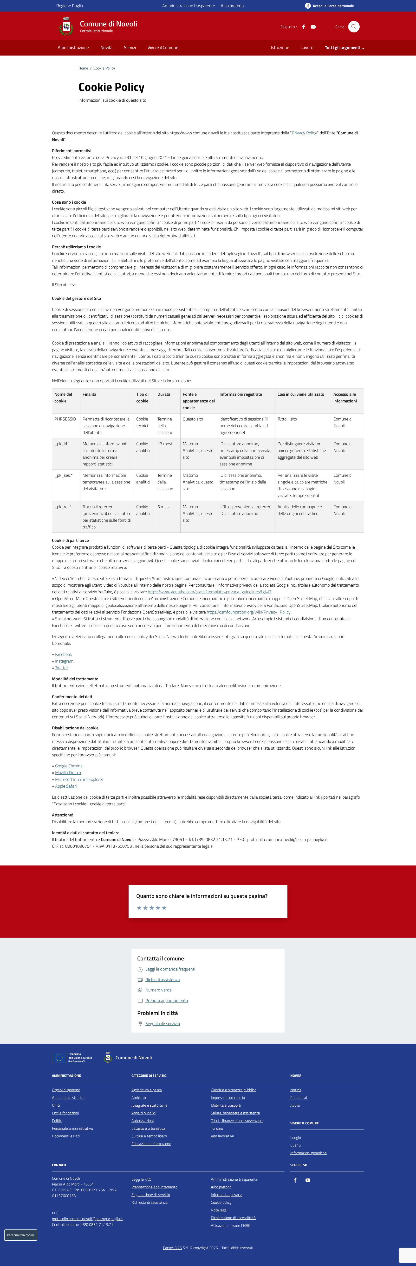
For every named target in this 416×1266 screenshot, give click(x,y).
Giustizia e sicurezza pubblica (233, 1090)
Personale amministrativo (72, 1128)
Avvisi (295, 1105)
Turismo (217, 1128)
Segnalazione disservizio (150, 1194)
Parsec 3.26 (172, 1248)
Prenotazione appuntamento (154, 1187)
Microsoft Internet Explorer (79, 779)
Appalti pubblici (143, 1113)
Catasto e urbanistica (148, 1128)
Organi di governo (66, 1090)
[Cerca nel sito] (354, 26)
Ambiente (139, 1097)
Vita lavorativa (222, 1136)
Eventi (295, 1145)
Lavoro (307, 47)
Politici (57, 1120)
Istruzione (280, 47)
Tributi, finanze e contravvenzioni (237, 1120)
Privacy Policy (304, 133)
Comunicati (299, 1097)
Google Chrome (69, 766)
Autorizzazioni (142, 1120)
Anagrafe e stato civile (149, 1105)
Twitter (61, 667)
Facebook (63, 654)
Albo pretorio (232, 5)
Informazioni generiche (308, 1153)
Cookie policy (221, 1202)
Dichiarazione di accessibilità (233, 1218)
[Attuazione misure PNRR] (73, 1058)
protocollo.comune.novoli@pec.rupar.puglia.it (87, 1219)
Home (83, 68)
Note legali (219, 1210)
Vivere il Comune (163, 47)
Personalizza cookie (20, 1235)
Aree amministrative (68, 1097)
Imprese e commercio (228, 1097)
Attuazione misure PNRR (231, 1225)
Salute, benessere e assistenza (235, 1113)
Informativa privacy (226, 1194)
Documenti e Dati (66, 1136)
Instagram (64, 661)
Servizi (130, 47)
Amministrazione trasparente (188, 5)
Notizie (295, 1090)
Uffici (56, 1105)
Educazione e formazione (151, 1144)
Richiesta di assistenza (149, 1202)
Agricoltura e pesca (146, 1090)
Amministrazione (73, 47)
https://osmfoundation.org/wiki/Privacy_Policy (249, 612)
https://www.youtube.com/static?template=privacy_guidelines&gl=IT (209, 592)
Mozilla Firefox (68, 772)
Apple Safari (66, 786)
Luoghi (295, 1137)
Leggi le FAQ (141, 1179)
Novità (106, 47)
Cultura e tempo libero (149, 1136)
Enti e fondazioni (65, 1113)
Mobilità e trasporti (226, 1105)
